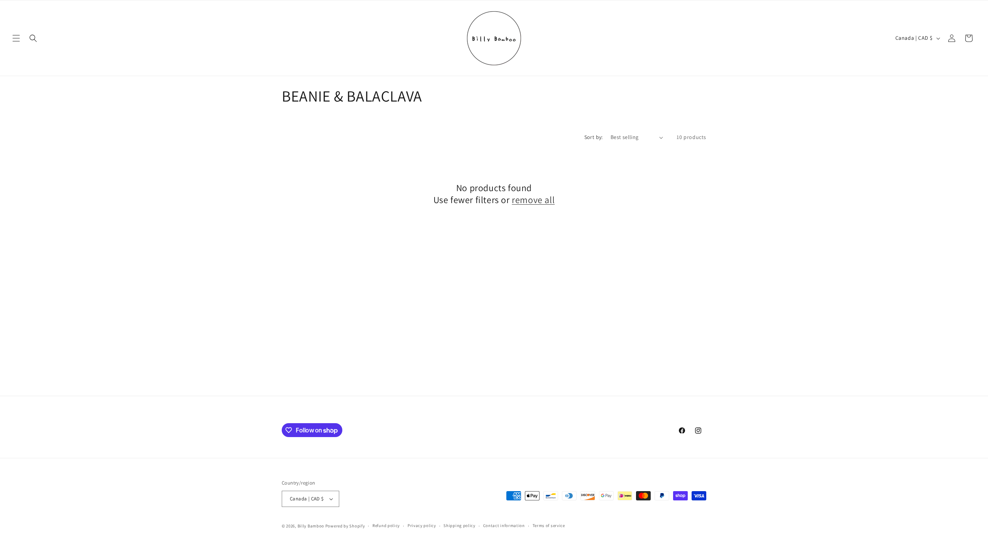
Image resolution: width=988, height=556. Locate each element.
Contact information (504, 525)
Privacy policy (422, 525)
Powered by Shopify (345, 526)
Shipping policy (459, 525)
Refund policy (386, 525)
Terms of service (549, 525)
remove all (533, 200)
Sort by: (593, 137)
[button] (16, 38)
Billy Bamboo (311, 526)
